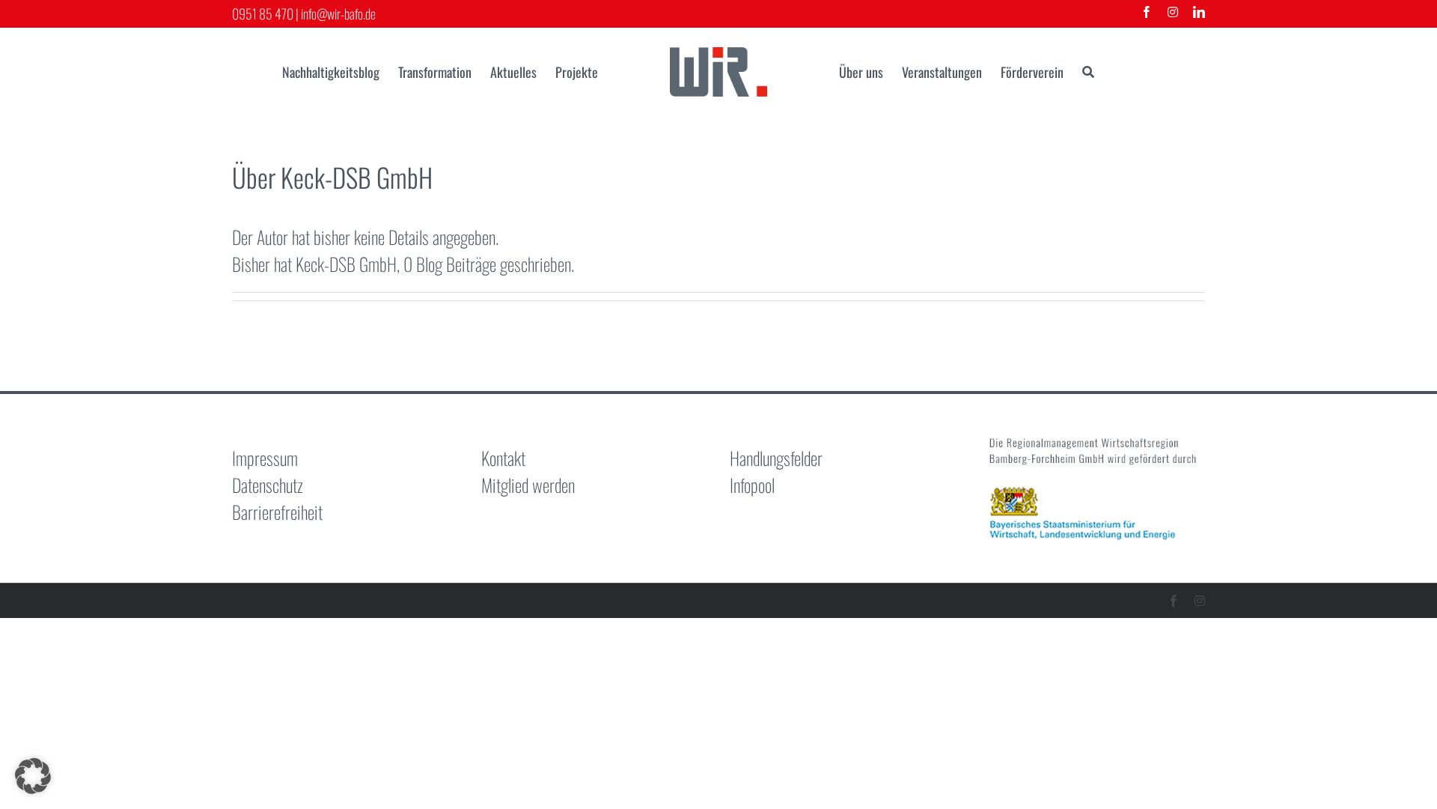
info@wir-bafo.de (338, 13)
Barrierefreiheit (277, 511)
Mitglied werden (528, 484)
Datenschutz (267, 484)
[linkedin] (1199, 12)
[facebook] (1147, 12)
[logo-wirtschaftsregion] (718, 56)
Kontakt (503, 457)
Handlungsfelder (776, 457)
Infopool (752, 484)
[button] (33, 776)
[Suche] (1088, 72)
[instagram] (1173, 12)
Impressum (265, 457)
